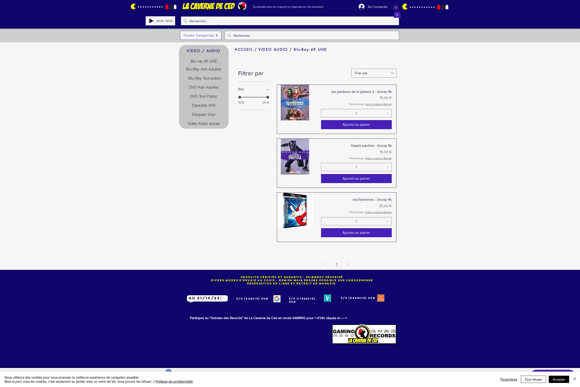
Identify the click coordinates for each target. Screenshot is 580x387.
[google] (276, 298)
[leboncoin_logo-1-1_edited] (380, 298)
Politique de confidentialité (174, 381)
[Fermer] (574, 379)
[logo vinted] (327, 298)
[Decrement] (324, 113)
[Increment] (388, 113)
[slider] (239, 97)
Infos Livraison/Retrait (378, 104)
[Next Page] (348, 264)
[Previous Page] (325, 264)
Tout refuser (533, 379)
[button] (396, 6)
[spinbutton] (356, 113)
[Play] (151, 21)
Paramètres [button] (508, 379)
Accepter (559, 379)
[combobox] (374, 73)
